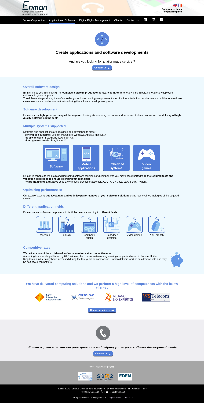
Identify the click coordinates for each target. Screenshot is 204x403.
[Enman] (34, 14)
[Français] (180, 6)
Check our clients (100, 310)
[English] (175, 6)
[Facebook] (161, 21)
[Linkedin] (153, 21)
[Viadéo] (145, 21)
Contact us (101, 67)
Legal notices (115, 398)
